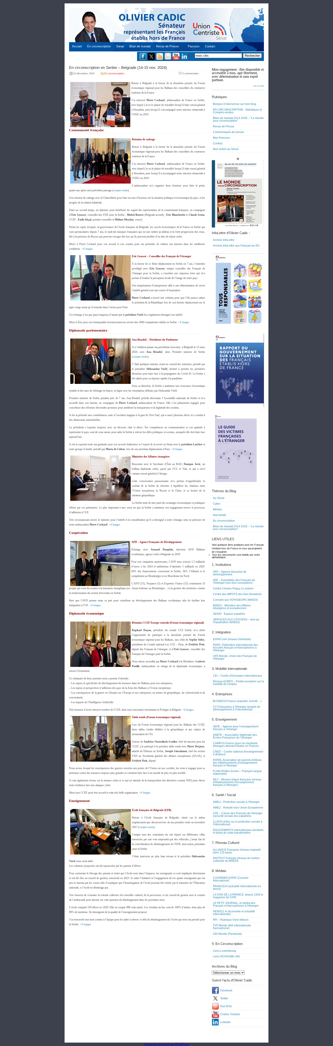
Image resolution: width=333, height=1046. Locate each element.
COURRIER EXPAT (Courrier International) (231, 879)
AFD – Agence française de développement (229, 573)
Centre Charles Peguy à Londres (233, 588)
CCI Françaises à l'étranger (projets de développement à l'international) (236, 708)
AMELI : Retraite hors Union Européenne (238, 807)
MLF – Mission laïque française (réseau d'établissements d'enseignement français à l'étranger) (237, 782)
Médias (217, 509)
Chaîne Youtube (230, 1014)
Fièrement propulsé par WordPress (166, 1044)
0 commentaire (190, 73)
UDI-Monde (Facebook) (227, 933)
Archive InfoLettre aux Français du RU (236, 245)
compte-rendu (120, 190)
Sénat (120, 46)
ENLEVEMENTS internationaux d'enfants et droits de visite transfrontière (238, 831)
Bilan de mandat (140, 46)
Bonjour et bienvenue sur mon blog (234, 104)
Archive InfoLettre (223, 240)
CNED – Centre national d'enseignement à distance (238, 753)
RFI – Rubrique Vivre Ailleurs (231, 919)
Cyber (216, 503)
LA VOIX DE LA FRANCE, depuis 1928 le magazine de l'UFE (238, 896)
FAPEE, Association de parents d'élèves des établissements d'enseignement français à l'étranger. (237, 762)
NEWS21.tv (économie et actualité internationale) (234, 913)
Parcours (194, 46)
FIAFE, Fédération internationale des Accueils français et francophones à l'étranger (235, 647)
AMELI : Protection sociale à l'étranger (236, 802)
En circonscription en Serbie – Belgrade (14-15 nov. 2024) (118, 67)
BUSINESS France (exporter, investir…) (237, 701)
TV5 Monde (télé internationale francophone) (232, 927)
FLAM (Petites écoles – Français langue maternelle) (237, 772)
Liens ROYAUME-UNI (226, 956)
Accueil (77, 46)
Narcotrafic (219, 515)
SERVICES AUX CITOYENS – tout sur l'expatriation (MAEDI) (236, 621)
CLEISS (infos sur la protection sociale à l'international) (237, 823)
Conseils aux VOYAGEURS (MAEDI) (235, 599)
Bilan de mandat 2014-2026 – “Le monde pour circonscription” (238, 119)
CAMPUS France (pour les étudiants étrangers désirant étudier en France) (236, 745)
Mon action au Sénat (225, 149)
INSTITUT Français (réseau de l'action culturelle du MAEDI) (236, 859)
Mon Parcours (221, 137)
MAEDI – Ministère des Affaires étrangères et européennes (232, 607)
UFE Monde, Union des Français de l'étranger (235, 657)
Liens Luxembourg (224, 950)
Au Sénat (218, 498)
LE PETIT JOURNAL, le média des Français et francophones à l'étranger (236, 904)
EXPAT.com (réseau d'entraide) (232, 639)
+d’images (87, 248)
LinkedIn (225, 1022)
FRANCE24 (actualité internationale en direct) (237, 888)
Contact (210, 46)
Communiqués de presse (228, 132)
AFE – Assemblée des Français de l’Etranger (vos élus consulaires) (234, 581)
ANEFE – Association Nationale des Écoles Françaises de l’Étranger (235, 736)
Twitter (224, 998)
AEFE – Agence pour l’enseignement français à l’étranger (235, 728)
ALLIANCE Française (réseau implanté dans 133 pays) (237, 851)
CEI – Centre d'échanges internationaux (237, 675)
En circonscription (99, 46)
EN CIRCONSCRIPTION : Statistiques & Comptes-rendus (237, 111)
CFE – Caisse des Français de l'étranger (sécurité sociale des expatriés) (238, 815)
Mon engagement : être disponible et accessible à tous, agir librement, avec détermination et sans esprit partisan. (238, 77)
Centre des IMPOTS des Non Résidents (237, 594)
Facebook (226, 990)
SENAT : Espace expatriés (229, 613)
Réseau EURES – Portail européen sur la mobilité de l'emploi (238, 683)
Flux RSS (226, 1006)
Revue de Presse (167, 46)
